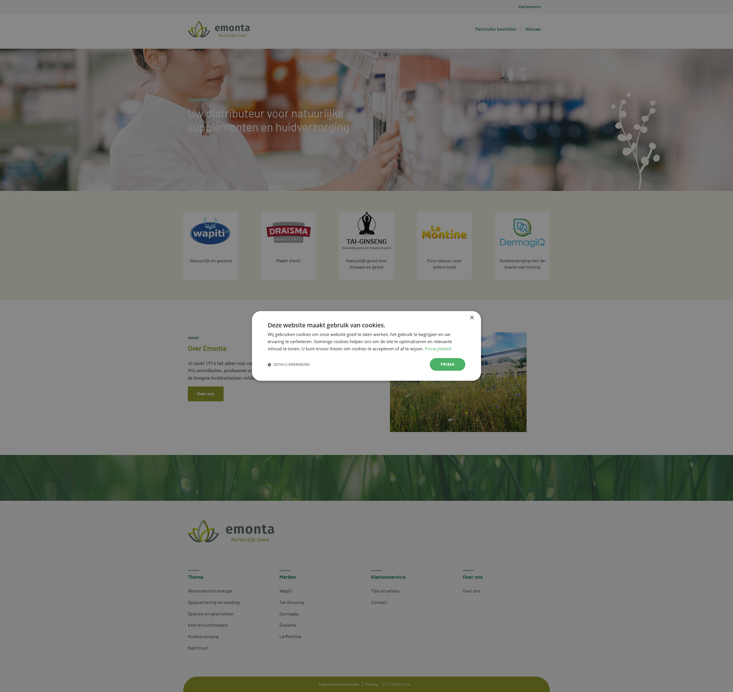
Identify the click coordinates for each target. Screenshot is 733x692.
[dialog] (366, 346)
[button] (289, 364)
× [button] (472, 318)
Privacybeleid (438, 348)
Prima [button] (447, 364)
